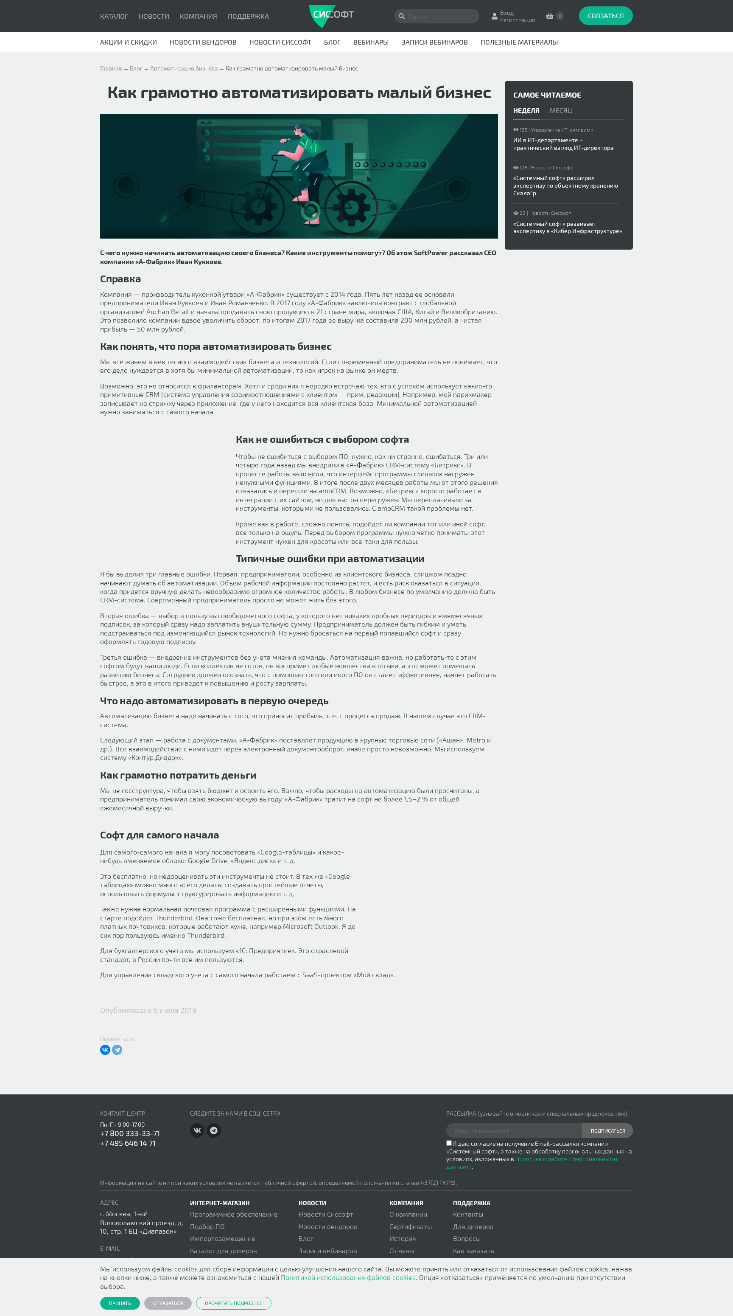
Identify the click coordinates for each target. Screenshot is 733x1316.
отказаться (168, 1303)
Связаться (606, 15)
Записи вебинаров (435, 42)
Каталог (114, 16)
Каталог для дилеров (223, 1250)
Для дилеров (473, 1226)
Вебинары (371, 42)
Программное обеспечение (233, 1214)
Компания (198, 16)
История (402, 1238)
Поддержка (248, 16)
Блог (332, 42)
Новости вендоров (203, 42)
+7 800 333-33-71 (130, 1133)
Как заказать (473, 1250)
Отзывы (401, 1250)
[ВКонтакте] (105, 1050)
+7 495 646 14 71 (128, 1142)
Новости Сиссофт (280, 42)
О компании (408, 1214)
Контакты (468, 1214)
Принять (120, 1303)
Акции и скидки (128, 42)
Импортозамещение (222, 1238)
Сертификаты (410, 1226)
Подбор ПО (207, 1226)
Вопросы (467, 1238)
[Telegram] (117, 1050)
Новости (154, 16)
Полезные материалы (519, 42)
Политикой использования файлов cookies (348, 1277)
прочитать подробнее (234, 1303)
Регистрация (517, 19)
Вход (507, 12)
